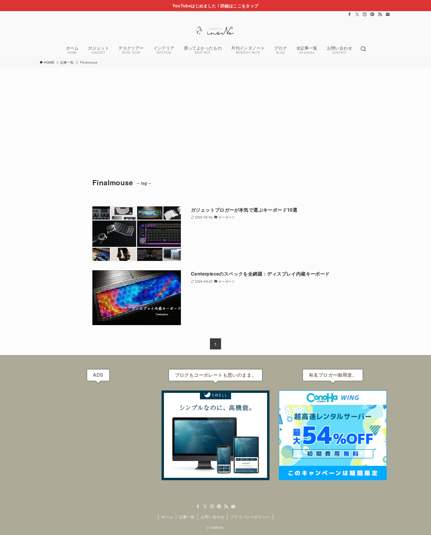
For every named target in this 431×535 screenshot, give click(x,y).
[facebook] (349, 14)
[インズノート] (215, 30)
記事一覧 (187, 516)
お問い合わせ (212, 516)
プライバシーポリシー (250, 516)
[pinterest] (372, 14)
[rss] (380, 14)
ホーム (167, 516)
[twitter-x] (357, 14)
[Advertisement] (215, 111)
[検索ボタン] (363, 49)
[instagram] (365, 14)
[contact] (387, 14)
